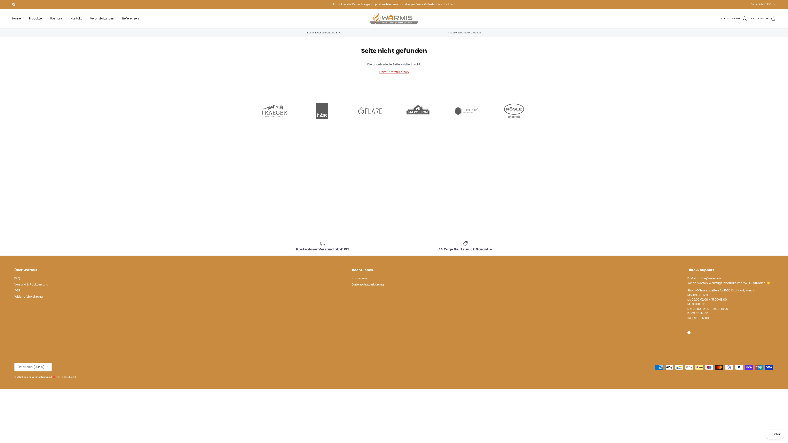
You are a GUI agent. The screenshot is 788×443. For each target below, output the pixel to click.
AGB (17, 290)
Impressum (360, 278)
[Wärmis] (394, 19)
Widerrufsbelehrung (28, 297)
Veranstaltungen (102, 18)
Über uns (56, 18)
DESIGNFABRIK (69, 377)
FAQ (17, 278)
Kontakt (76, 18)
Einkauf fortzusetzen (394, 72)
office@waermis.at (711, 278)
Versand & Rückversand (31, 284)
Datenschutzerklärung (368, 284)
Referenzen (130, 18)
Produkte (35, 18)
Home (16, 18)
